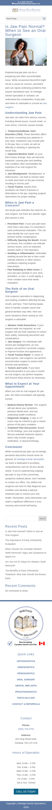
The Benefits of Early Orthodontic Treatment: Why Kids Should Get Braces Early (25, 574)
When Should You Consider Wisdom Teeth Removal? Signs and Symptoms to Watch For (25, 553)
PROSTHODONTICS (26, 692)
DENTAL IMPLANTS (26, 685)
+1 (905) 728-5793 (26, 2)
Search (42, 519)
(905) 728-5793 (26, 729)
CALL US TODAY (26, 791)
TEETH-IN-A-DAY (26, 698)
